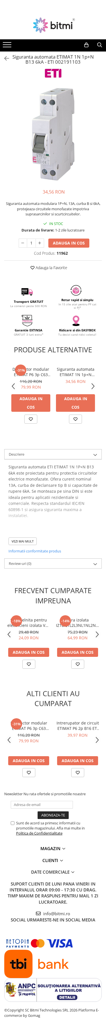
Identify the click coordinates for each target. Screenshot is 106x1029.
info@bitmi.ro (56, 913)
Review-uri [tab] (20, 563)
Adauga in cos (69, 243)
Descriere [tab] (16, 454)
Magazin (51, 848)
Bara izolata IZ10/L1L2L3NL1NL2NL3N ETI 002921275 (77, 622)
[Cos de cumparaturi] (86, 45)
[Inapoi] (4, 58)
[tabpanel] (53, 134)
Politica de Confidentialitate (39, 833)
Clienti (50, 860)
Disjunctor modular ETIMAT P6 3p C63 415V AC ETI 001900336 (30, 371)
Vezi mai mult (23, 541)
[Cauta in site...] (99, 45)
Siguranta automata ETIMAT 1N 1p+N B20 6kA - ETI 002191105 (75, 371)
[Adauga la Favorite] (30, 419)
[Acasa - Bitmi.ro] (53, 25)
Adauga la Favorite (50, 267)
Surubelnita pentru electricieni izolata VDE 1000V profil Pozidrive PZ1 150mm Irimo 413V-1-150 (28, 622)
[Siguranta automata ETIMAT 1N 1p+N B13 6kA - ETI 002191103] (53, 134)
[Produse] (8, 46)
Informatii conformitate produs (34, 551)
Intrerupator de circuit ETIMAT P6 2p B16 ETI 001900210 (78, 725)
